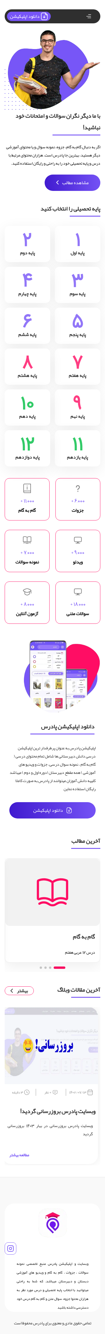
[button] (59, 967)
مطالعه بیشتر (19, 1155)
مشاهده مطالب (75, 182)
